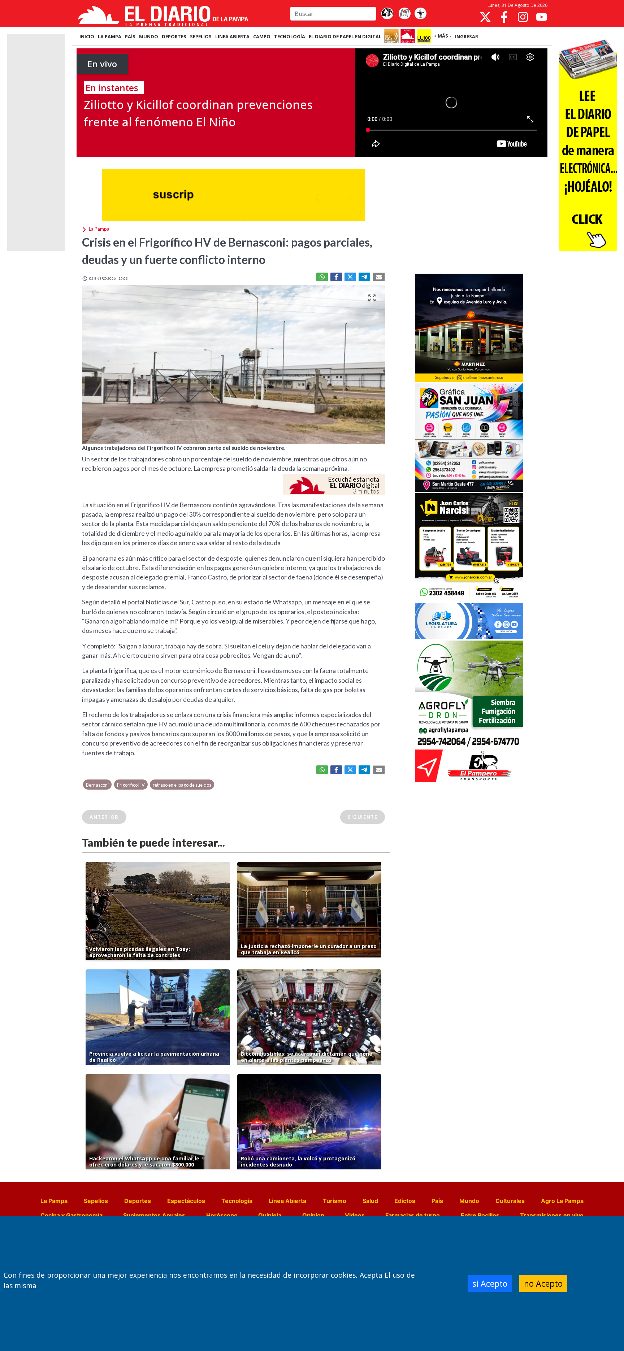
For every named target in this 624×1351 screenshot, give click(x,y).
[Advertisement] (469, 218)
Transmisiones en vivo (552, 1215)
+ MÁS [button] (441, 35)
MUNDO (148, 36)
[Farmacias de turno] (420, 14)
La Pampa (54, 1200)
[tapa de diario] (404, 14)
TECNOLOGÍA (289, 36)
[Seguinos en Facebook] (504, 17)
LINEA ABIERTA (232, 36)
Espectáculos (186, 1200)
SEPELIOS (201, 36)
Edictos (404, 1200)
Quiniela (269, 1215)
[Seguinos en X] (485, 17)
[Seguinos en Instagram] (523, 17)
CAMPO (261, 36)
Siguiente (362, 817)
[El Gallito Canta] (387, 14)
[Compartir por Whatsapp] (322, 277)
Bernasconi (97, 785)
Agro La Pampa (562, 1200)
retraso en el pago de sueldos (182, 785)
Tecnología (236, 1200)
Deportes (137, 1200)
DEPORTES (174, 36)
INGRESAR (466, 36)
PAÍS (130, 36)
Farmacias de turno (412, 1215)
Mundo (469, 1200)
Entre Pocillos (480, 1215)
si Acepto (489, 1283)
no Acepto (543, 1283)
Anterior (104, 817)
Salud (370, 1200)
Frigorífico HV (131, 785)
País (437, 1200)
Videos (355, 1215)
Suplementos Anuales (154, 1215)
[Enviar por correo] (379, 277)
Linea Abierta (287, 1200)
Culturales (510, 1200)
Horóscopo (222, 1215)
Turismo (334, 1200)
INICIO (86, 36)
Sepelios (96, 1200)
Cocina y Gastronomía (71, 1215)
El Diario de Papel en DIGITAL (345, 36)
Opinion (313, 1215)
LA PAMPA (109, 36)
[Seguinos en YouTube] (541, 17)
